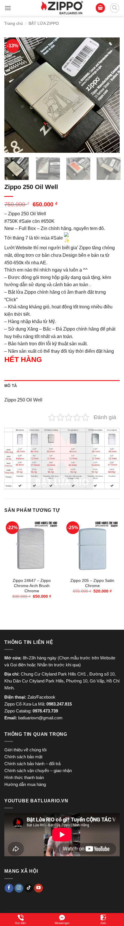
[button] (7, 8)
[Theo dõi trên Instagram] (18, 888)
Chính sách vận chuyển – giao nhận (38, 770)
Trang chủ (13, 23)
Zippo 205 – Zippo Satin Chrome (92, 583)
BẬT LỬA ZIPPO (44, 23)
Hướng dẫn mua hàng (25, 784)
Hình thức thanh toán (24, 777)
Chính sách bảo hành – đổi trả (32, 763)
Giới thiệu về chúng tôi (25, 749)
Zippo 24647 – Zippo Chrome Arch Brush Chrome (32, 585)
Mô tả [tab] (10, 386)
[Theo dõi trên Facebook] (9, 888)
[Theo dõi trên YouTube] (38, 888)
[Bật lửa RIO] (62, 8)
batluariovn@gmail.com (40, 717)
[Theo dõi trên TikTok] (28, 888)
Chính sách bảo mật (23, 756)
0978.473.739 (45, 710)
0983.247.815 (59, 703)
